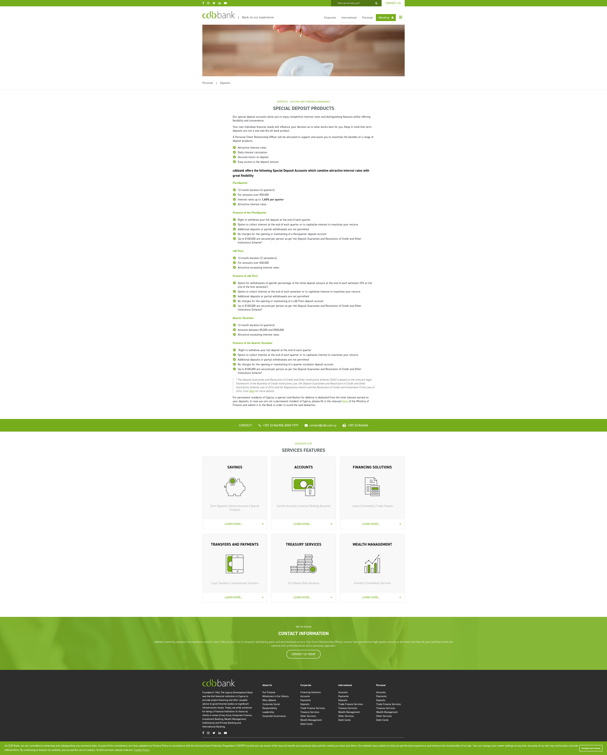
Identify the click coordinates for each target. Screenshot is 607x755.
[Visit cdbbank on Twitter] (215, 3)
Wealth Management (311, 720)
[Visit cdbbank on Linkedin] (221, 3)
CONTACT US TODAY (304, 654)
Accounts (305, 696)
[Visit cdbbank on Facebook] (204, 3)
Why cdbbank (269, 700)
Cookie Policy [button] (142, 750)
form (345, 401)
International (349, 17)
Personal (367, 17)
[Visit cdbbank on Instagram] (210, 3)
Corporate (330, 17)
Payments (305, 700)
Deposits (225, 83)
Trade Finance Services (312, 708)
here (251, 391)
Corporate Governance (274, 716)
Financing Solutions (310, 692)
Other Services (308, 716)
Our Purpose (268, 692)
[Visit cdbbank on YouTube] (227, 3)
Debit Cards (306, 724)
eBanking (383, 17)
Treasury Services (309, 712)
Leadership (268, 712)
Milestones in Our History (275, 696)
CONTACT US (393, 3)
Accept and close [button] (591, 748)
